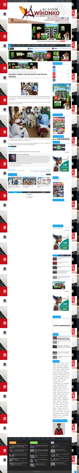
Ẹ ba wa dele (24, 438)
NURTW (57, 406)
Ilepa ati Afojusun (16, 438)
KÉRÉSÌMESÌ (65, 397)
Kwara (54, 365)
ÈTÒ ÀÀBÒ (42, 45)
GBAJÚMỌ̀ (62, 255)
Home (10, 71)
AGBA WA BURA (65, 367)
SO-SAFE (59, 415)
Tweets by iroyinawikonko (57, 228)
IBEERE (66, 385)
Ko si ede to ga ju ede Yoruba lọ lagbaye (43, 186)
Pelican (62, 413)
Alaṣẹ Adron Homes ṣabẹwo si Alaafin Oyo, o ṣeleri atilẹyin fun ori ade (14, 187)
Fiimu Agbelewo (56, 383)
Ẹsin (68, 378)
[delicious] (27, 1)
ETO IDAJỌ (64, 379)
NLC (54, 406)
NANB (64, 404)
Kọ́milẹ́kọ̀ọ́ (55, 399)
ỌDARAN (61, 406)
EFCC (67, 376)
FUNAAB (54, 385)
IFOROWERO (55, 388)
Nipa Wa (10, 438)
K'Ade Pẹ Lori (55, 395)
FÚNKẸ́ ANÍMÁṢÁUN (35, 45)
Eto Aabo (54, 379)
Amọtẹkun (63, 369)
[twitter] (15, 1)
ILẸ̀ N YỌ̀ (57, 445)
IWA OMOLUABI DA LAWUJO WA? (60, 449)
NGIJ (66, 404)
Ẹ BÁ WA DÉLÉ (68, 1)
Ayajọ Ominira (66, 372)
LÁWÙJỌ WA (29, 45)
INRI (65, 390)
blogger (15, 192)
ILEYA (67, 388)
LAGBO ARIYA (65, 401)
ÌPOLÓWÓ (19, 45)
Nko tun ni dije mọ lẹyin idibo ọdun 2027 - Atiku (49, 48)
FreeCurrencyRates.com (57, 179)
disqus (29, 192)
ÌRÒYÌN (23, 45)
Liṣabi (57, 404)
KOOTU (60, 399)
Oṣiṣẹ (61, 365)
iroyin (64, 392)
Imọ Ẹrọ (54, 390)
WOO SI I (49, 174)
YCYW (60, 417)
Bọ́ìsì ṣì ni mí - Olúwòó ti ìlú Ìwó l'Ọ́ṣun (20, 454)
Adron (54, 367)
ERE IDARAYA (61, 378)
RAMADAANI (55, 415)
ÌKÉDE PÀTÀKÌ (52, 45)
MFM (60, 404)
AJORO (54, 369)
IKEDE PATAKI (53, 438)
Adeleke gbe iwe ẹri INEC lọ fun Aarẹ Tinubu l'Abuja (25, 48)
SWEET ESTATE (55, 417)
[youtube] (19, 1)
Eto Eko (59, 379)
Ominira (59, 408)
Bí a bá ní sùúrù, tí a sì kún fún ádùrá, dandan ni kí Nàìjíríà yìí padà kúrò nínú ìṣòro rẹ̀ (41, 450)
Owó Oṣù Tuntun (56, 413)
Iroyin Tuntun (30, 438)
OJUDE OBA (65, 406)
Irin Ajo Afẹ (60, 392)
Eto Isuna (55, 381)
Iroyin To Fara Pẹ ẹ (12, 174)
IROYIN (15, 48)
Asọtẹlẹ (54, 372)
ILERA (64, 388)
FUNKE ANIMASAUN (60, 385)
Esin (65, 378)
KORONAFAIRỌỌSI (65, 399)
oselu (54, 411)
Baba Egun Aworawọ (63, 374)
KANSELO (61, 395)
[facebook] (14, 1)
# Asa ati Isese (13, 146)
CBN (54, 376)
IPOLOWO (54, 392)
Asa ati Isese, (23, 79)
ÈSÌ (68, 255)
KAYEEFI (62, 48)
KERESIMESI (59, 397)
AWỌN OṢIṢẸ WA (37, 438)
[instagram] (17, 1)
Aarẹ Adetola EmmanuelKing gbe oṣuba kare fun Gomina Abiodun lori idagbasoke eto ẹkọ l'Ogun (64, 271)
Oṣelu (58, 365)
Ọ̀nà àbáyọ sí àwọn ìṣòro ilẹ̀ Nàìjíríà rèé (41, 445)
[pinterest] (21, 1)
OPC (66, 408)
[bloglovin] (23, 1)
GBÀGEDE (58, 1)
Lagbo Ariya (59, 401)
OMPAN (63, 408)
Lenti (54, 404)
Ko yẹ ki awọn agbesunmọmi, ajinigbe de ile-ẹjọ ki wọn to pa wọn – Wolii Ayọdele (64, 277)
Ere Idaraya (55, 378)
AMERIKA (58, 369)
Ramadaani (67, 413)
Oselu (39, 48)
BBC (68, 374)
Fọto (61, 383)
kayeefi (65, 395)
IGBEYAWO (60, 388)
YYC (63, 417)
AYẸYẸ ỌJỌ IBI (55, 374)
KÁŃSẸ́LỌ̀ (47, 45)
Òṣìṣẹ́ (68, 411)
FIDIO (62, 381)
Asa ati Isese (14, 71)
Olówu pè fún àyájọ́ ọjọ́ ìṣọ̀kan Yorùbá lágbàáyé (28, 186)
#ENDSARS (65, 365)
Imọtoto (59, 390)
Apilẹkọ (67, 369)
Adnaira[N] (66, 152)
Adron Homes (11, 177)
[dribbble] (25, 1)
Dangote (63, 376)
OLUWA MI (55, 408)
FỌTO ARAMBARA (66, 383)
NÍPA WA (62, 1)
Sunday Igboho (65, 415)
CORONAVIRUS (58, 376)
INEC (62, 390)
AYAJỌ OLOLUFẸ (60, 372)
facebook (43, 192)
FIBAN (59, 381)
